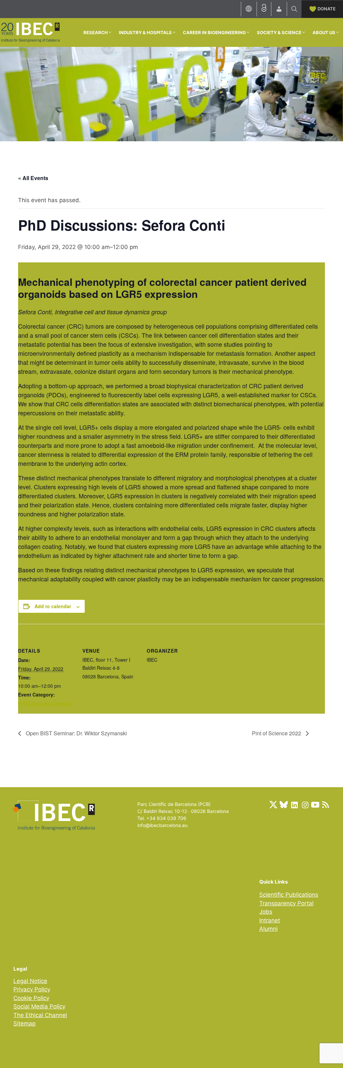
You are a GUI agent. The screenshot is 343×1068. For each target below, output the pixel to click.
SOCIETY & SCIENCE (279, 32)
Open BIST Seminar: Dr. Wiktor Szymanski (75, 733)
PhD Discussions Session (45, 703)
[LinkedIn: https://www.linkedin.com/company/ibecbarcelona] (294, 805)
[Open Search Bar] (294, 9)
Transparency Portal (286, 903)
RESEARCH (95, 32)
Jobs (265, 911)
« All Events (33, 178)
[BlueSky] (284, 805)
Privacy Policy (31, 989)
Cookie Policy (31, 998)
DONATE (327, 8)
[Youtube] (315, 805)
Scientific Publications (288, 894)
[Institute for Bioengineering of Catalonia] (30, 31)
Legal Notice (30, 981)
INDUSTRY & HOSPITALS (145, 32)
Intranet (269, 920)
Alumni (268, 928)
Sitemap (24, 1023)
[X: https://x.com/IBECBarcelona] (273, 805)
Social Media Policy (39, 1006)
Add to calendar (53, 606)
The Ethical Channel (40, 1015)
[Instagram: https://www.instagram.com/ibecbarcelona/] (305, 805)
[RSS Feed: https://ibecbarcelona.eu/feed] (326, 805)
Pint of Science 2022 (277, 733)
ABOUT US (324, 32)
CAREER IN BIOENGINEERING (214, 32)
